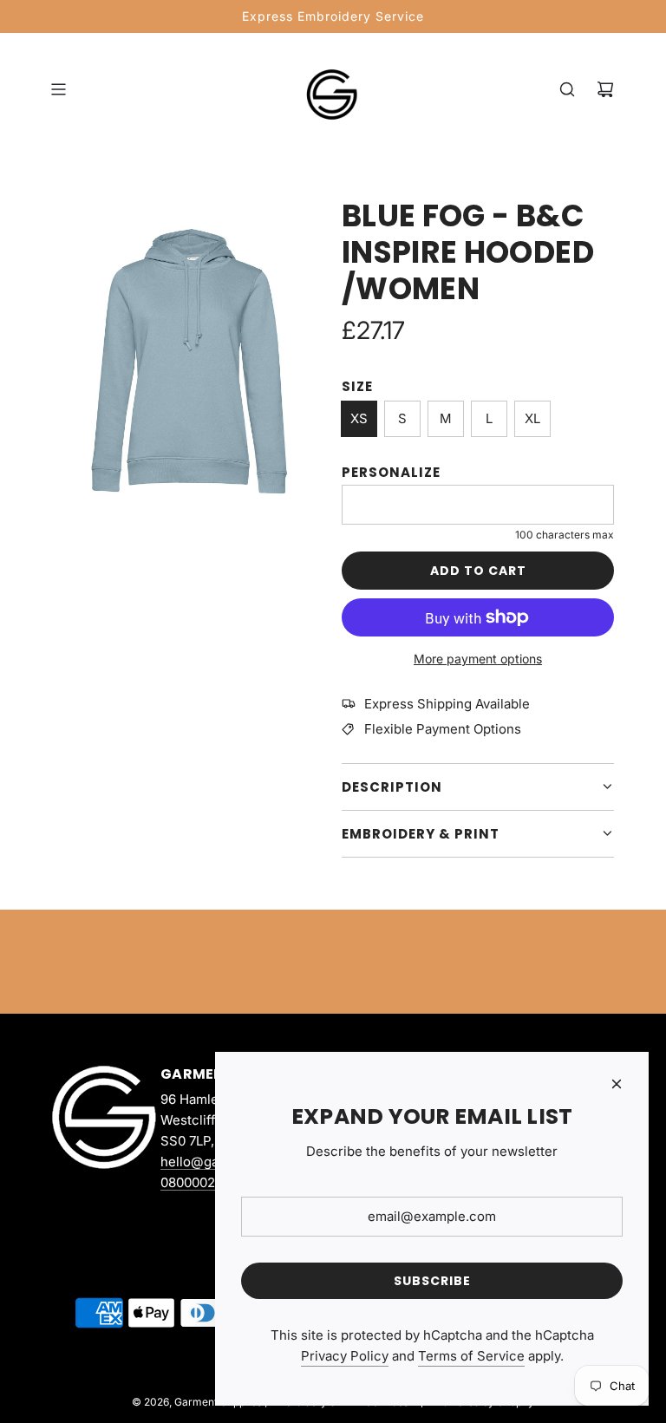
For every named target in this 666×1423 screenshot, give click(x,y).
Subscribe (432, 1280)
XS (359, 418)
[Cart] (605, 89)
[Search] (567, 89)
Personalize (391, 472)
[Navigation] (58, 89)
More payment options (478, 658)
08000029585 (203, 1182)
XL (532, 418)
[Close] (616, 1084)
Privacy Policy (344, 1356)
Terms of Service (471, 1356)
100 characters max (564, 534)
